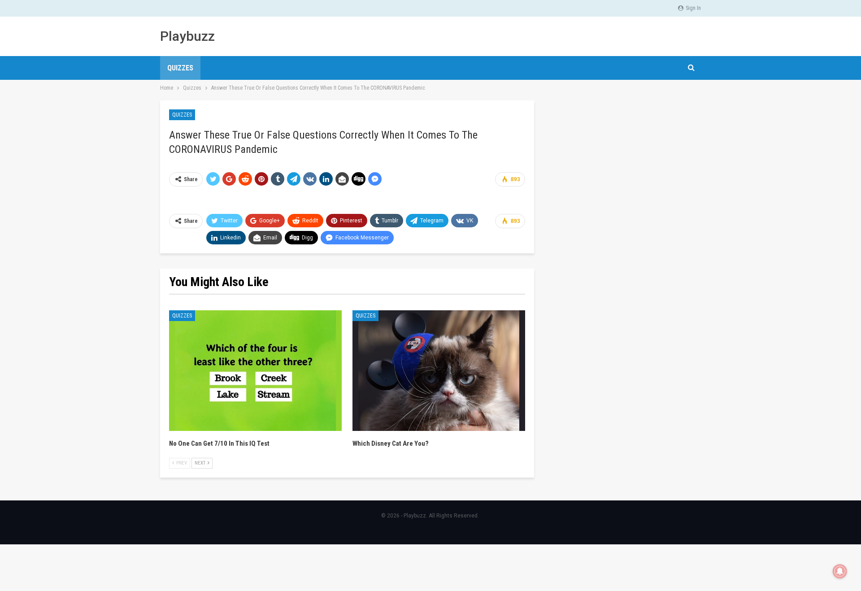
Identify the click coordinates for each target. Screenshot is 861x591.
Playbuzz (187, 36)
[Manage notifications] (840, 571)
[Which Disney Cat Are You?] (438, 370)
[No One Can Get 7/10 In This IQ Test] (255, 370)
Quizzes (180, 68)
